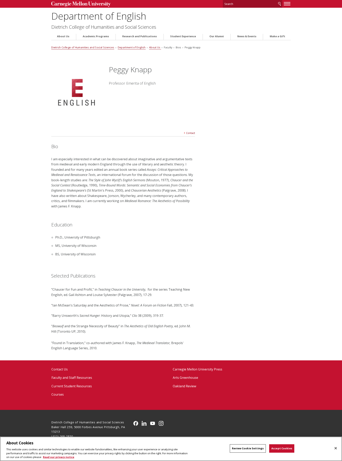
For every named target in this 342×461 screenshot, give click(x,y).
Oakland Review (184, 386)
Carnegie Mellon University (81, 4)
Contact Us (59, 369)
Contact (190, 133)
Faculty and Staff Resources (71, 377)
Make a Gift (277, 36)
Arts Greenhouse (185, 377)
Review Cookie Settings (248, 448)
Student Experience (183, 36)
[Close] (335, 448)
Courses (57, 394)
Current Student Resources (71, 386)
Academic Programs (96, 36)
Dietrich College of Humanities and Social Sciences (103, 27)
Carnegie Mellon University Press (197, 369)
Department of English (98, 15)
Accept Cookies (281, 448)
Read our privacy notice (58, 457)
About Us (63, 36)
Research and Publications (139, 36)
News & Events (246, 36)
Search (279, 4)
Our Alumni (216, 36)
